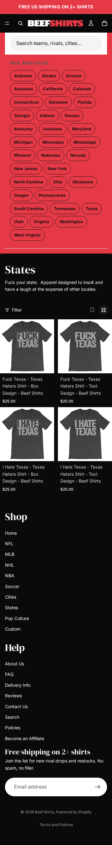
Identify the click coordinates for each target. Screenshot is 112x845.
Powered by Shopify (73, 812)
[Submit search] (98, 43)
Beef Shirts (44, 812)
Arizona (74, 75)
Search (12, 717)
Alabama (23, 75)
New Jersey (26, 168)
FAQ (9, 674)
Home (11, 533)
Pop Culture (17, 618)
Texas (92, 208)
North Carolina (28, 181)
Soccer (12, 586)
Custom (13, 629)
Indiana (47, 115)
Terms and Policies (56, 824)
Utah (19, 221)
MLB (9, 554)
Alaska (49, 75)
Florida (85, 102)
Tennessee (65, 208)
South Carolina (29, 208)
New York (57, 168)
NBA (9, 575)
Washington (71, 221)
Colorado (82, 88)
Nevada (78, 155)
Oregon (21, 195)
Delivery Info (17, 685)
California (53, 88)
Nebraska (50, 155)
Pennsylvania (52, 195)
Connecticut (26, 102)
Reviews (13, 695)
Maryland (81, 128)
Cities (10, 597)
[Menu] (7, 23)
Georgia (22, 115)
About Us (14, 663)
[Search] (20, 23)
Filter (17, 309)
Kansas (72, 115)
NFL (9, 543)
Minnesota (53, 142)
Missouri (22, 155)
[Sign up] (97, 786)
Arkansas (23, 88)
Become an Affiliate (24, 738)
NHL (9, 565)
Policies (12, 727)
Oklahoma (82, 181)
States (11, 607)
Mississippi (85, 142)
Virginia (41, 221)
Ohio (58, 181)
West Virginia (27, 234)
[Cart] (104, 23)
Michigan (23, 142)
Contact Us (16, 706)
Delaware (58, 102)
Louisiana (52, 128)
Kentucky (23, 128)
